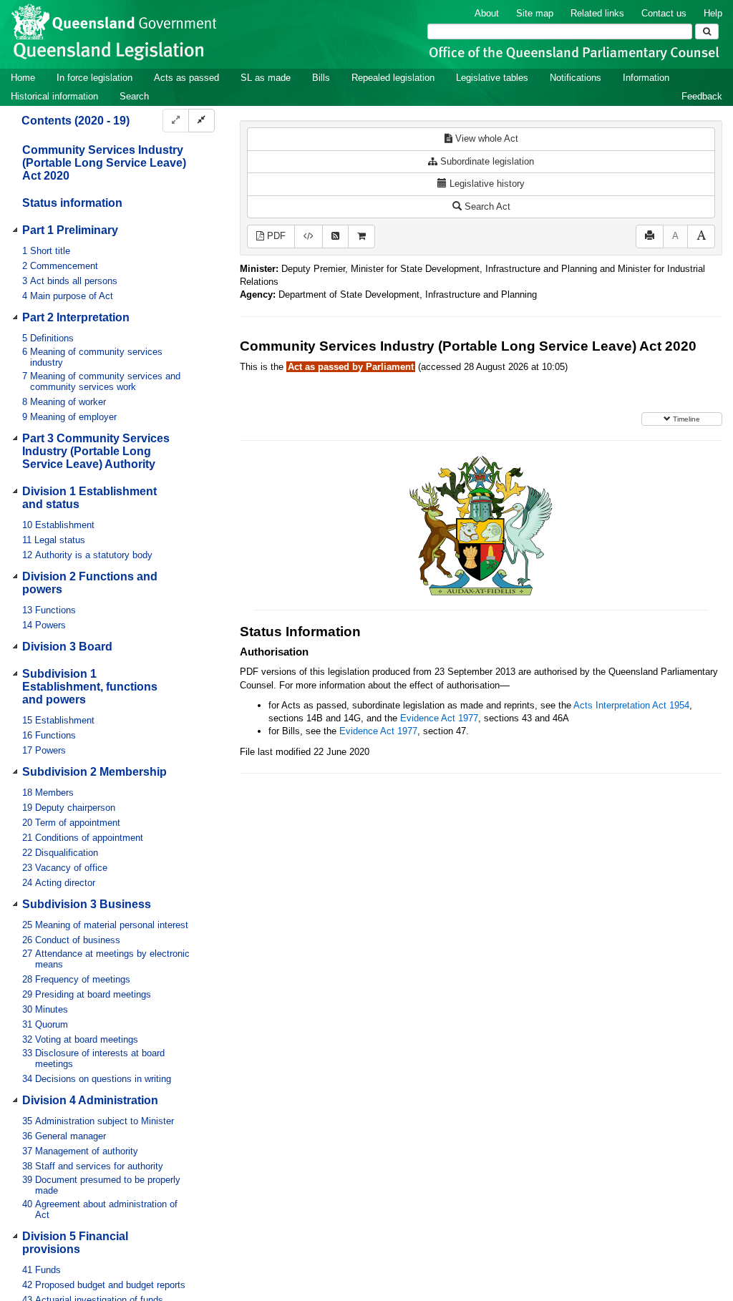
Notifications (575, 77)
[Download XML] (308, 236)
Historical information (54, 96)
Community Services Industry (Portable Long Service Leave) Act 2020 (104, 163)
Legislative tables (492, 77)
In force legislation (94, 77)
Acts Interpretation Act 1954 (631, 705)
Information (646, 77)
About (487, 13)
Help (713, 13)
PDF (275, 235)
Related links (597, 13)
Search (134, 96)
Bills (321, 77)
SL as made (266, 77)
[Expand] (175, 120)
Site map (534, 13)
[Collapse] (201, 120)
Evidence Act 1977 (439, 718)
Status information (72, 203)
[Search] (707, 31)
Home (23, 77)
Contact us (663, 13)
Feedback (701, 96)
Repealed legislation (393, 77)
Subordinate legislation (485, 161)
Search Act (486, 206)
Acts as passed (186, 77)
